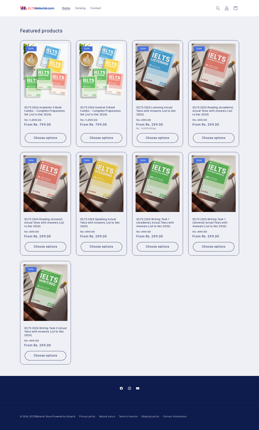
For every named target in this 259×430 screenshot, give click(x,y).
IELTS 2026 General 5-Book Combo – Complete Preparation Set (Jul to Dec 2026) (100, 111)
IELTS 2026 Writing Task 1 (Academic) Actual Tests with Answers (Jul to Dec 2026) (155, 223)
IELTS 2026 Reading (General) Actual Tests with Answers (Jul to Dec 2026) (44, 223)
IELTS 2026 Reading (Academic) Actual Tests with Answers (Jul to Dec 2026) (212, 111)
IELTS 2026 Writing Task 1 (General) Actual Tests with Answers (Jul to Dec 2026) (210, 223)
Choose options (45, 137)
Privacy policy (87, 416)
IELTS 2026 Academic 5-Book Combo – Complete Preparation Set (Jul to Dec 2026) (44, 111)
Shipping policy (150, 416)
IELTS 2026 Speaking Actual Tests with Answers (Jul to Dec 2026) (100, 223)
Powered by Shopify (64, 416)
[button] (217, 8)
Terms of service (128, 416)
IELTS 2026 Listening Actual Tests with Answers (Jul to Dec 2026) (156, 111)
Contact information (175, 416)
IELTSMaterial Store (41, 416)
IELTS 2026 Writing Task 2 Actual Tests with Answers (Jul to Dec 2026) (45, 332)
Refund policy (107, 416)
